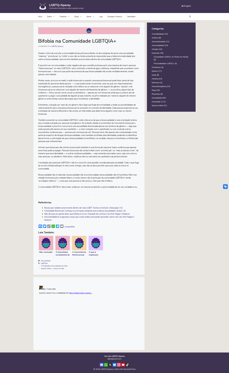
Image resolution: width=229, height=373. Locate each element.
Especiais (155, 53)
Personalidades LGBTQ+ (164, 63)
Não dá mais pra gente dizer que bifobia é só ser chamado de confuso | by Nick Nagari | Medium (87, 214)
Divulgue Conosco (114, 16)
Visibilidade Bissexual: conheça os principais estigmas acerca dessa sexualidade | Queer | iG (85, 210)
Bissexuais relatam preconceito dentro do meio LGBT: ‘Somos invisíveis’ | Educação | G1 (83, 207)
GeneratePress (129, 369)
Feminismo (156, 67)
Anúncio (155, 37)
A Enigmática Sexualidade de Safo (54, 266)
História (155, 78)
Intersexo (156, 82)
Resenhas (156, 94)
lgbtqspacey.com (114, 359)
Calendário (131, 16)
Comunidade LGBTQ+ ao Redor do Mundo (171, 57)
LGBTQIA (44, 263)
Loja (101, 16)
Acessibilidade (158, 34)
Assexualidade (158, 45)
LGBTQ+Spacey (60, 5)
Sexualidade (45, 261)
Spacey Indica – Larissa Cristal (52, 268)
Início (40, 16)
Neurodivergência (159, 86)
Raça (154, 90)
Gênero (155, 71)
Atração (155, 49)
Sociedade (156, 101)
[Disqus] (89, 314)
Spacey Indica (157, 105)
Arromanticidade (158, 41)
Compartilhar (69, 226)
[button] (190, 16)
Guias (76, 16)
